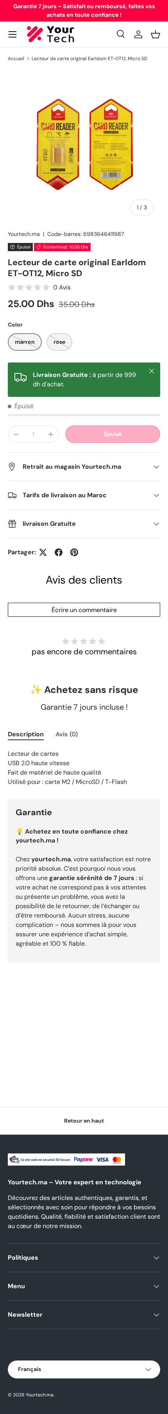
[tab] (26, 734)
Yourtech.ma (24, 233)
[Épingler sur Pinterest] (74, 552)
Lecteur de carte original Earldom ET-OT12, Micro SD (89, 58)
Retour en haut (84, 1120)
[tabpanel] (84, 768)
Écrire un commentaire (84, 610)
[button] (155, 34)
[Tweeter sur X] (43, 552)
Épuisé (113, 433)
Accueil (16, 58)
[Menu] (12, 34)
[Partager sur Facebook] (58, 552)
